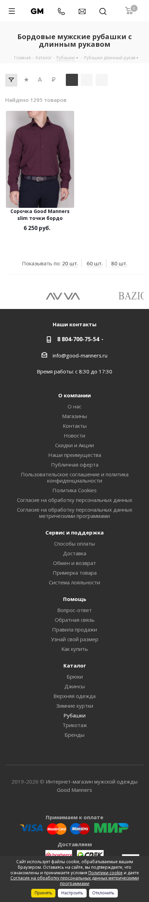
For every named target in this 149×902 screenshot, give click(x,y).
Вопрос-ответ (74, 610)
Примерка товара (75, 572)
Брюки (75, 676)
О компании (74, 395)
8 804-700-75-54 (78, 339)
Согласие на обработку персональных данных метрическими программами (74, 512)
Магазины (74, 416)
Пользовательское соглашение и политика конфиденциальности (75, 477)
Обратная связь (75, 619)
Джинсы (74, 686)
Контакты (75, 425)
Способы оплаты (74, 543)
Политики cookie (105, 873)
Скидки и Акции (74, 445)
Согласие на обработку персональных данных (74, 499)
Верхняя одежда (74, 695)
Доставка (74, 553)
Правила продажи (74, 629)
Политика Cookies (74, 490)
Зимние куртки (74, 705)
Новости (74, 435)
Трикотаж (74, 725)
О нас (74, 406)
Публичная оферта (74, 464)
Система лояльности (74, 582)
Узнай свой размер (74, 639)
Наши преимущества (74, 454)
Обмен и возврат (74, 562)
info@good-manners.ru (80, 355)
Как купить (74, 648)
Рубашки (74, 715)
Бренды (74, 734)
